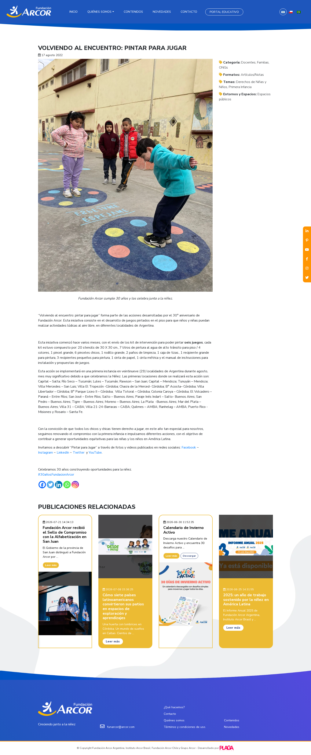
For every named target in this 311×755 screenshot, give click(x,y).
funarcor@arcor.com (121, 727)
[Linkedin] (58, 484)
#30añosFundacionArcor (56, 474)
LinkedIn (63, 452)
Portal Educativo (224, 12)
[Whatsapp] (67, 484)
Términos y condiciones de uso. (185, 727)
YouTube (95, 452)
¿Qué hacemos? (174, 707)
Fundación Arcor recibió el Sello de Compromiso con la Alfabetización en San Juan (65, 534)
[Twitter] (50, 484)
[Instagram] (75, 484)
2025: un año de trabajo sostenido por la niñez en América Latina (246, 599)
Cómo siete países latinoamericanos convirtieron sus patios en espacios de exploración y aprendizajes (123, 606)
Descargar (189, 556)
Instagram (45, 452)
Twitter (78, 452)
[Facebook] (42, 484)
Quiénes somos (99, 12)
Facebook (189, 447)
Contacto (189, 12)
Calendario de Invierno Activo (183, 530)
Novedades (162, 12)
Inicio (73, 12)
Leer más (51, 565)
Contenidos (133, 12)
